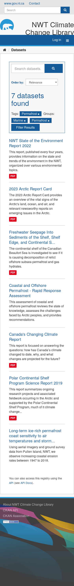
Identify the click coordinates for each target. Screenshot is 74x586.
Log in (56, 39)
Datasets (18, 49)
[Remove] (38, 113)
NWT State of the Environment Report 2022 (36, 143)
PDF (12, 176)
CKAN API (10, 510)
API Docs (26, 483)
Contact (34, 3)
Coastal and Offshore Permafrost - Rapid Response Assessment (35, 290)
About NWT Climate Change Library (28, 504)
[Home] (4, 49)
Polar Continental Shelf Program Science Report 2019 (35, 380)
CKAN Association (16, 515)
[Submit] (65, 10)
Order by (17, 82)
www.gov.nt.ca (14, 3)
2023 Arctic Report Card (30, 188)
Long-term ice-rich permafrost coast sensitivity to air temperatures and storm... (35, 436)
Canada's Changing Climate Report (33, 336)
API (11, 483)
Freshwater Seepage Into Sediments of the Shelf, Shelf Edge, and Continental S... (34, 237)
